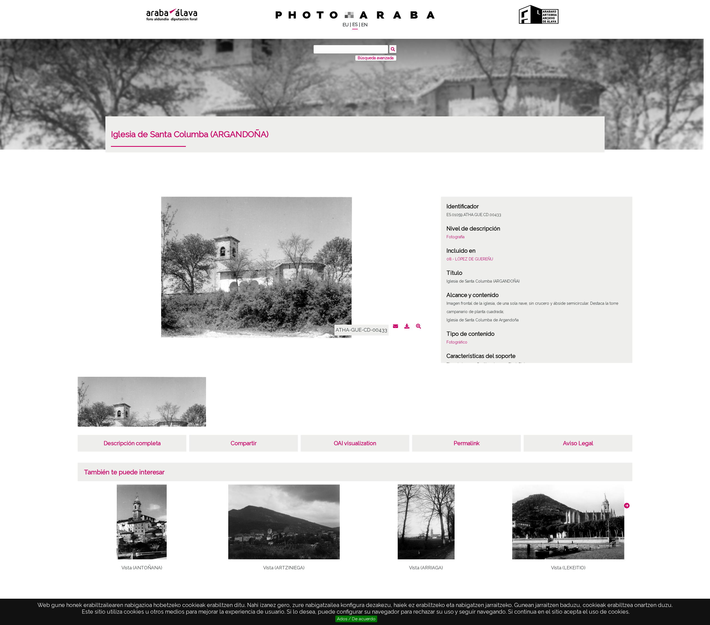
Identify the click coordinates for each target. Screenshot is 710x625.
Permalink (467, 443)
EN (364, 24)
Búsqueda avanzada (376, 58)
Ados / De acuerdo (356, 618)
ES (355, 24)
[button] (627, 505)
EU (346, 24)
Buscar (393, 49)
